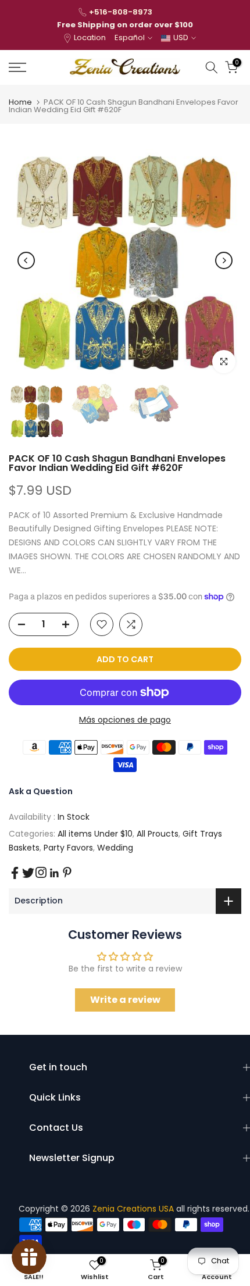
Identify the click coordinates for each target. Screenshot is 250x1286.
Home (20, 102)
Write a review (125, 999)
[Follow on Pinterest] (67, 872)
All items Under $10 (95, 834)
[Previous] (26, 260)
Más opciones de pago (125, 720)
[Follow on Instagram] (41, 872)
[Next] (224, 260)
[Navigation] (34, 67)
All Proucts (157, 834)
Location (90, 37)
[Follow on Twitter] (28, 873)
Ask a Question (41, 791)
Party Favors (68, 847)
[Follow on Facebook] (15, 873)
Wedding (115, 847)
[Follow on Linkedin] (54, 873)
